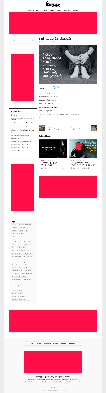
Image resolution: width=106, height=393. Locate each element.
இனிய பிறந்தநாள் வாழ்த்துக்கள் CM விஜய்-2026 (22, 122)
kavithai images (27, 244)
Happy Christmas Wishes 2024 (19, 236)
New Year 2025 (15, 259)
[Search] (32, 40)
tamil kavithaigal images (62, 114)
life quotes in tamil (21, 247)
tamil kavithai (51, 114)
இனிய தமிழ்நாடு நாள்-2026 (17, 115)
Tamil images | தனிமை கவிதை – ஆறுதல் (50, 164)
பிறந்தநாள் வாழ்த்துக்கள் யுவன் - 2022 (20, 299)
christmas (14, 224)
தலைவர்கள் (75, 10)
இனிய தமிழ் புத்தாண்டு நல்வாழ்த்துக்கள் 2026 (21, 141)
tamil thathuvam (27, 279)
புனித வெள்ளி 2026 (15, 150)
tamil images (43, 114)
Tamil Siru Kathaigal (16, 279)
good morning (23, 227)
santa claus (25, 267)
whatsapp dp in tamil (75, 114)
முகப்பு (29, 10)
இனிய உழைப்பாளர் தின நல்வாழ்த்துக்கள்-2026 (21, 126)
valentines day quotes (17, 287)
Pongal (24, 262)
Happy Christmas (23, 230)
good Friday (15, 227)
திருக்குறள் (58, 10)
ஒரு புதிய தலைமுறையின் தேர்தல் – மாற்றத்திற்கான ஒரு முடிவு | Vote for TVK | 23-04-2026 (22, 130)
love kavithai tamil (24, 250)
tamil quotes (25, 276)
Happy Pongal (15, 241)
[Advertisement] (53, 23)
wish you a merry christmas (18, 296)
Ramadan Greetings (25, 264)
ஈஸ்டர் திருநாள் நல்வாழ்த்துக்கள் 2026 (19, 144)
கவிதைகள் (67, 10)
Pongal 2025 (15, 264)
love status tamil (28, 253)
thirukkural (14, 282)
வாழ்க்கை (35, 10)
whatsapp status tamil (17, 293)
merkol (42, 118)
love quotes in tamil (16, 253)
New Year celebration (27, 259)
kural (13, 247)
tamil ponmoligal (16, 276)
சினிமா (52, 10)
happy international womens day (19, 239)
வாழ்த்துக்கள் (44, 10)
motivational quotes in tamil (18, 256)
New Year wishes (16, 262)
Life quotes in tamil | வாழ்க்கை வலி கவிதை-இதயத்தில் (83, 164)
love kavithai (15, 250)
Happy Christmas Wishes (17, 233)
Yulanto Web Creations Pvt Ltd (63, 390)
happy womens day (16, 244)
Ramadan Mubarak (16, 267)
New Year (29, 256)
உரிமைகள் (38, 390)
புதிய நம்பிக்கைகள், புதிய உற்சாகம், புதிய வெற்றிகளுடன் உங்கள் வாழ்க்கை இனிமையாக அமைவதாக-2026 (21, 136)
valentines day (22, 282)
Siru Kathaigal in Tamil (17, 270)
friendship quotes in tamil (25, 224)
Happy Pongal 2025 (25, 241)
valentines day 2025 (17, 285)
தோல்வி (41, 42)
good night (14, 230)
